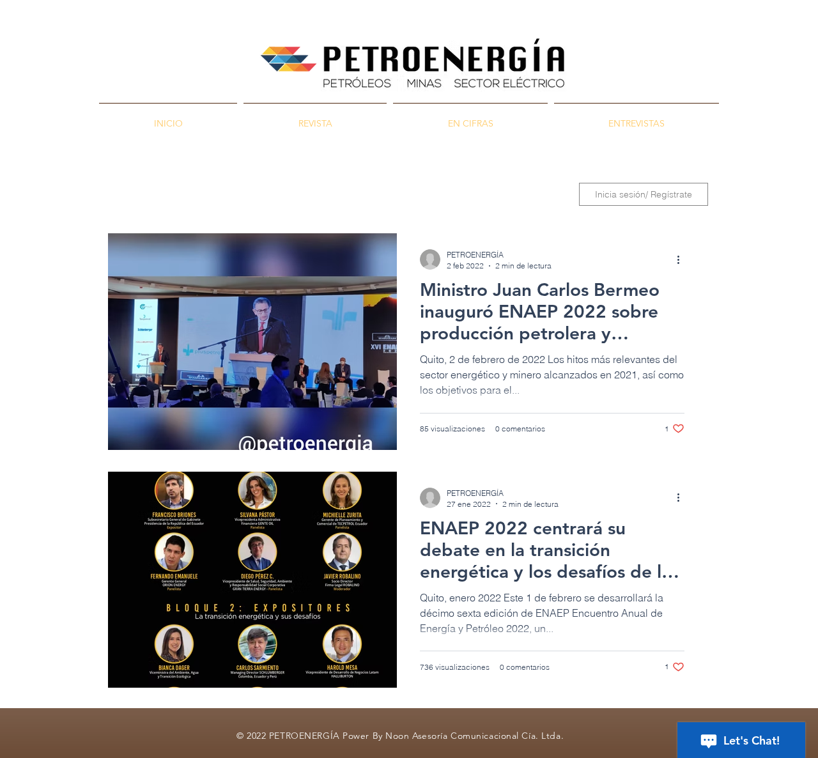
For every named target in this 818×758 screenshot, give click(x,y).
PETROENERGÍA (143, 195)
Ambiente (398, 195)
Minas (282, 195)
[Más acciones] (682, 259)
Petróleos (224, 195)
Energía (337, 195)
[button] (547, 196)
